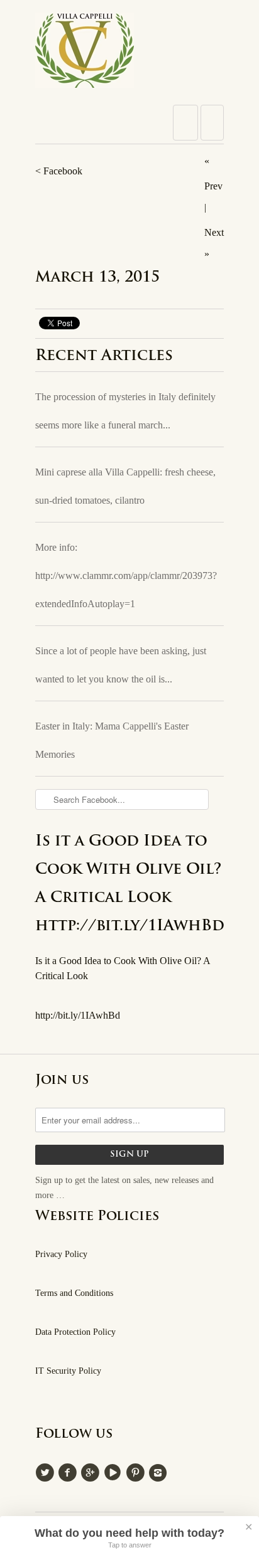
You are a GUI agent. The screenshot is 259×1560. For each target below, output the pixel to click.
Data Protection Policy (75, 1332)
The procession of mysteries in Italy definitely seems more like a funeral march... (125, 410)
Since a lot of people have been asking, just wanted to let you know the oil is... (120, 664)
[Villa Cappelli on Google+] (91, 1471)
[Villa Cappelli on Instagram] (159, 1471)
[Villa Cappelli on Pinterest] (137, 1471)
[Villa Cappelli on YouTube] (114, 1471)
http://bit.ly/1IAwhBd (77, 1015)
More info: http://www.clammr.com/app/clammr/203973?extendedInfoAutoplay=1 (126, 575)
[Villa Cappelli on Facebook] (69, 1471)
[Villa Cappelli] (129, 53)
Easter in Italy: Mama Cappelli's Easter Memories (112, 740)
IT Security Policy (68, 1371)
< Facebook (58, 171)
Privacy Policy (61, 1254)
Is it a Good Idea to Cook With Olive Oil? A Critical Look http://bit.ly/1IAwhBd (129, 884)
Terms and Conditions (74, 1293)
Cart (212, 123)
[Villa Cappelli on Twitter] (46, 1471)
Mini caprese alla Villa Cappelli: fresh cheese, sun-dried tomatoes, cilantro (125, 486)
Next (214, 232)
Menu (185, 123)
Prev (213, 186)
